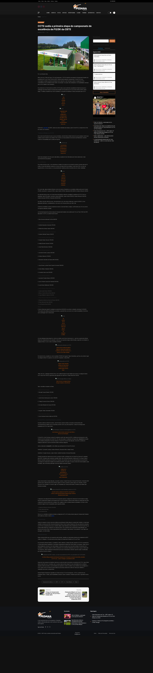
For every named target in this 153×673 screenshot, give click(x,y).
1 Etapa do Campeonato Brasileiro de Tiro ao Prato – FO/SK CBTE (53, 593)
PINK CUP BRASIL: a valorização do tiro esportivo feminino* (103, 123)
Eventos (52, 1)
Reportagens (71, 12)
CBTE (53, 515)
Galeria (48, 1)
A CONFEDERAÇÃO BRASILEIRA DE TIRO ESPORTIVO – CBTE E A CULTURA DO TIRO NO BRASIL (104, 141)
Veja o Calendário (104, 92)
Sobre (42, 1)
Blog (45, 1)
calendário (45, 127)
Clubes (78, 12)
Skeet (76, 582)
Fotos (59, 12)
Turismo (84, 12)
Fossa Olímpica (69, 582)
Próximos (100, 48)
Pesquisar (96, 37)
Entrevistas (91, 12)
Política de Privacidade (102, 633)
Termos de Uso (112, 633)
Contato (56, 1)
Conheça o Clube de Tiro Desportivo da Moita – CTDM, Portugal (103, 621)
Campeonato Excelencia (48, 582)
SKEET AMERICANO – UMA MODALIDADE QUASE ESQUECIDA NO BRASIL (103, 136)
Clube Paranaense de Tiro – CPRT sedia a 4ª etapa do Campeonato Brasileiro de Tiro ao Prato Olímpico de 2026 (104, 132)
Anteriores (107, 48)
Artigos (64, 12)
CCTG (62, 582)
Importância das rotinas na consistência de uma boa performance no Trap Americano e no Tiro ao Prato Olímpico (104, 127)
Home (39, 1)
